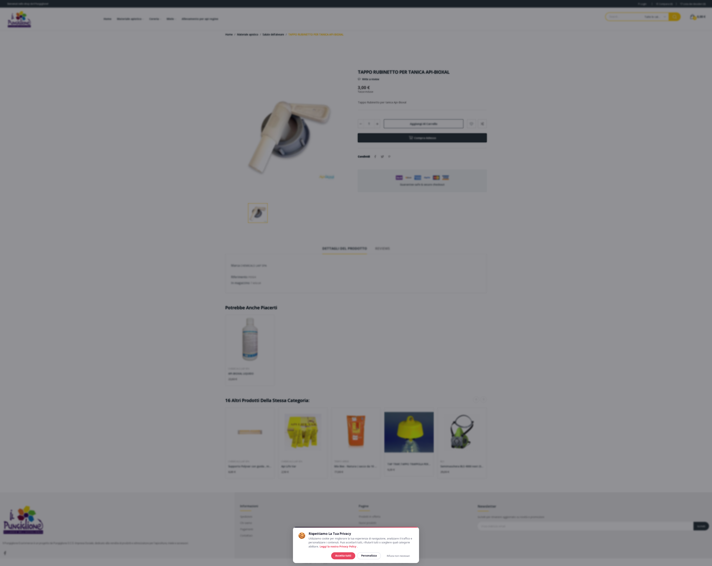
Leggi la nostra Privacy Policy (338, 546)
